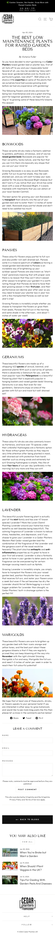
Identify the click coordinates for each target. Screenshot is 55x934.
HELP (27, 916)
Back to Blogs (29, 819)
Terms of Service (33, 799)
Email (6, 748)
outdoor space (9, 271)
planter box (38, 64)
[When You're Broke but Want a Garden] (10, 852)
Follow (27, 925)
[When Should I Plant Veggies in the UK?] (10, 866)
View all (27, 842)
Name (5, 735)
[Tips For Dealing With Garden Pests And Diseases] (10, 880)
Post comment (27, 789)
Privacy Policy (15, 799)
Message (7, 761)
